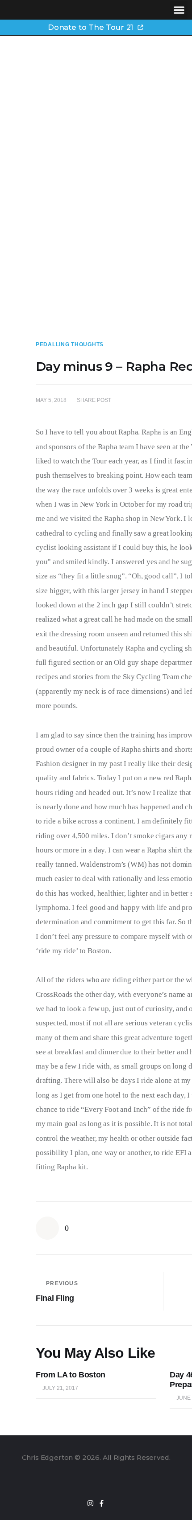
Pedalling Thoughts (70, 344)
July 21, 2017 (60, 1388)
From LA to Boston (70, 1374)
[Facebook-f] (101, 1503)
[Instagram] (90, 1503)
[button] (179, 10)
